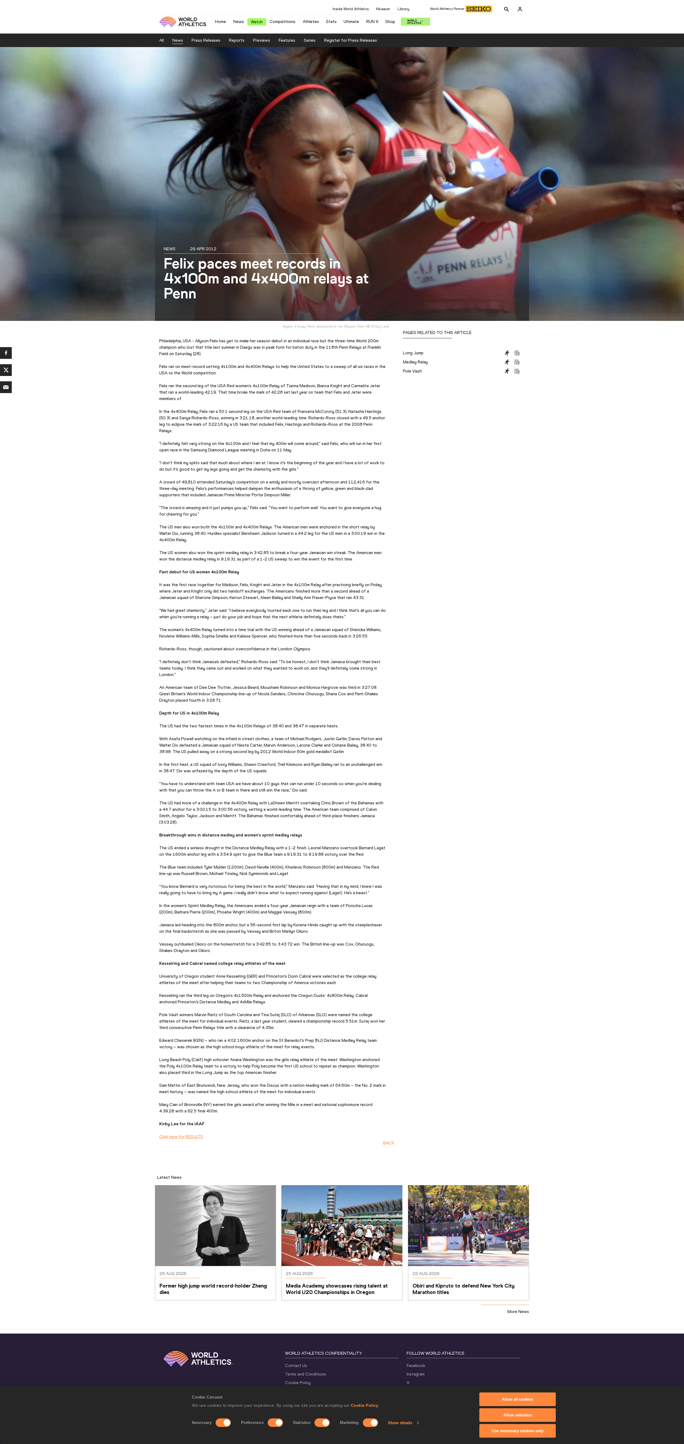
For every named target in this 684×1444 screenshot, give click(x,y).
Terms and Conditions (305, 1374)
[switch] (275, 1422)
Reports (236, 40)
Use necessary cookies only (517, 1430)
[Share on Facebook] (6, 353)
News (238, 21)
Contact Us (296, 1365)
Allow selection (517, 1415)
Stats (331, 21)
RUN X (372, 21)
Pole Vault (412, 371)
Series (310, 40)
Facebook (416, 1365)
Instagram (416, 1374)
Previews (261, 40)
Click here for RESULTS (181, 1136)
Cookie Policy (364, 1405)
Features (287, 40)
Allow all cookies (517, 1399)
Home (220, 21)
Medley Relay (415, 361)
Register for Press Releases (350, 40)
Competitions (283, 21)
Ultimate (351, 21)
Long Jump (413, 352)
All (161, 40)
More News (518, 1311)
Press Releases (206, 40)
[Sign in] (520, 9)
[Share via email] (6, 387)
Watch (257, 21)
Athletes (311, 21)
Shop (390, 21)
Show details (400, 1422)
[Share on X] (6, 370)
